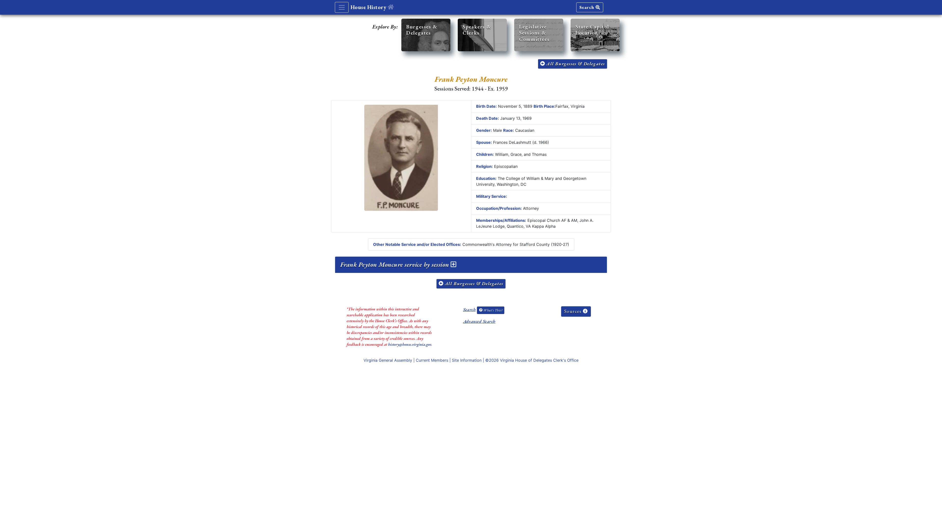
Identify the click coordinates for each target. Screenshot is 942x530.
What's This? (492, 310)
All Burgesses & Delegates (575, 64)
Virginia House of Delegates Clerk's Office (539, 360)
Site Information (467, 360)
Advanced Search (479, 321)
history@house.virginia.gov (409, 344)
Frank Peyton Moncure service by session (395, 264)
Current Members (432, 360)
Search (587, 7)
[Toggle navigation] (342, 7)
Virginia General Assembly (388, 360)
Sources (573, 311)
